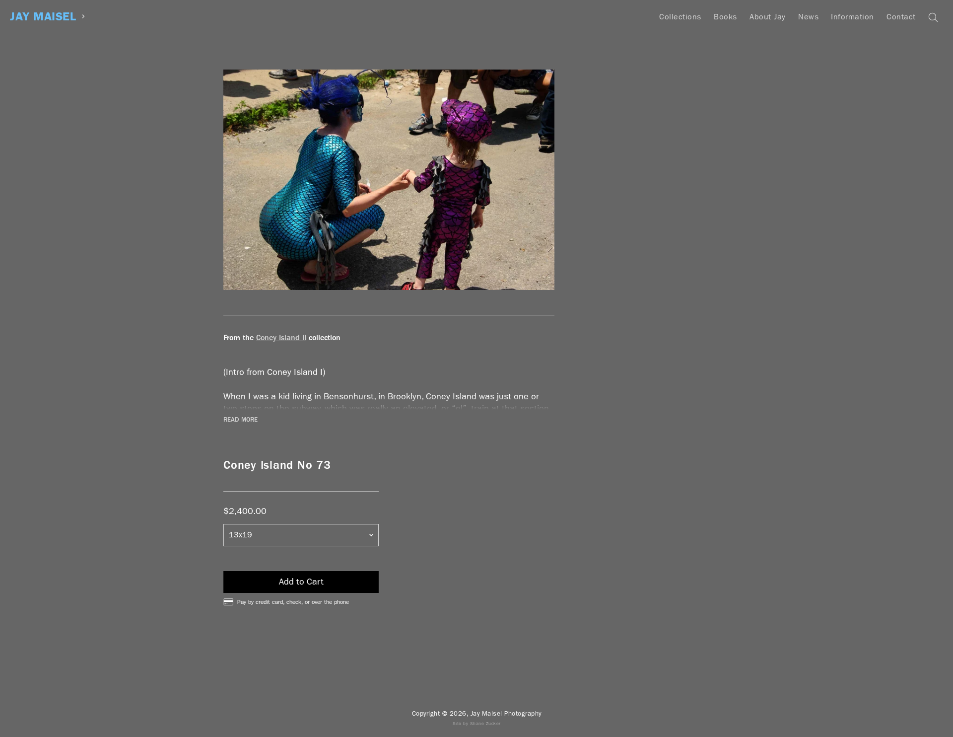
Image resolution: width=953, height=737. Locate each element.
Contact (901, 16)
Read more (240, 420)
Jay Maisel (43, 16)
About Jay (767, 16)
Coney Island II (281, 337)
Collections (680, 16)
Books (725, 16)
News (808, 16)
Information (852, 16)
